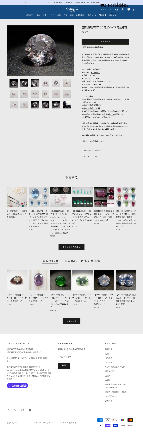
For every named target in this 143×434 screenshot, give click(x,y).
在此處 (111, 114)
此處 (120, 135)
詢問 (107, 354)
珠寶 (45, 15)
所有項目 (30, 15)
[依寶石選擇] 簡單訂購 (92, 105)
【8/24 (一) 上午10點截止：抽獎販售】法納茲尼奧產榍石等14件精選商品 (71, 2)
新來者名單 (50, 261)
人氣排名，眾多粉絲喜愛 (82, 261)
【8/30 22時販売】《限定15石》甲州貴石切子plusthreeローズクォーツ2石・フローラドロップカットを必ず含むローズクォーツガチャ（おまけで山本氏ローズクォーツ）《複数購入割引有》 (60, 222)
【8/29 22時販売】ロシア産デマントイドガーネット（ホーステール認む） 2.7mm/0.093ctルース (60, 301)
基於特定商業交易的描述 (115, 367)
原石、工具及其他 (77, 15)
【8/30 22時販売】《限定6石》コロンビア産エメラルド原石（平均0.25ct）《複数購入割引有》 (82, 217)
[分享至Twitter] (92, 156)
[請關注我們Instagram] (22, 410)
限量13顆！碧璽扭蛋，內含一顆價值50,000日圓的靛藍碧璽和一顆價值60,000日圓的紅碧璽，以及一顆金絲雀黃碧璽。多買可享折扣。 (126, 218)
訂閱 (64, 365)
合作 (65, 15)
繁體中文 (10, 423)
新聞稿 (107, 380)
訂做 (59, 15)
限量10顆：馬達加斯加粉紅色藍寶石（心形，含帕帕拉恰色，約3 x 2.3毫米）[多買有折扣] (104, 215)
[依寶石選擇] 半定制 (91, 108)
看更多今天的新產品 (71, 247)
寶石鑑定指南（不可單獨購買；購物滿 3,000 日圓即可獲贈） (17, 214)
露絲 (38, 15)
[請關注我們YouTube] (29, 410)
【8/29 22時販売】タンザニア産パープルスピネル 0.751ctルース (39, 298)
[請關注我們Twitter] (15, 410)
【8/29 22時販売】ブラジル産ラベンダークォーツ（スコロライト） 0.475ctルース (104, 299)
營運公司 (108, 375)
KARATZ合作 (110, 396)
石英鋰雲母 (95, 72)
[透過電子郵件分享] (100, 156)
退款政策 (108, 362)
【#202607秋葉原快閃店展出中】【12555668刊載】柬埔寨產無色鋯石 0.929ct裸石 (126, 299)
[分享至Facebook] (88, 156)
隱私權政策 (109, 371)
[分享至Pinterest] (96, 156)
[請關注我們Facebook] (8, 410)
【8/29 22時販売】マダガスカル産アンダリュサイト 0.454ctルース (17, 298)
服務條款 (108, 358)
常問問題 (108, 349)
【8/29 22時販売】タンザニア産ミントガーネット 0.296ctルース (82, 298)
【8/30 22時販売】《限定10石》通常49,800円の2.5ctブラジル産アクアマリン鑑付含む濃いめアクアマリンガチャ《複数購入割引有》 (39, 218)
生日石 (52, 15)
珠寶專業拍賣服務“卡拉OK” (116, 392)
